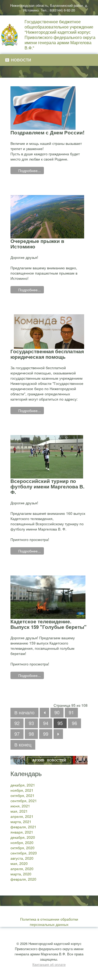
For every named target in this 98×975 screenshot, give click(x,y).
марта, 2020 (20, 873)
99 (45, 733)
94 (45, 723)
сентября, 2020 (23, 853)
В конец (22, 744)
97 (17, 733)
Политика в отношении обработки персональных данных (49, 921)
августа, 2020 (21, 858)
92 (17, 723)
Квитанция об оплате (49, 964)
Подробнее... (29, 170)
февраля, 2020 (23, 879)
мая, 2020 (19, 863)
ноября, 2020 (21, 842)
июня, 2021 (20, 805)
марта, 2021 (20, 821)
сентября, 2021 (23, 800)
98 (31, 733)
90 (57, 712)
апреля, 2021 (21, 816)
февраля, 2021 (23, 826)
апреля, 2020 (21, 868)
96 (74, 723)
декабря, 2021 (22, 785)
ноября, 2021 (21, 790)
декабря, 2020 (22, 837)
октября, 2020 (22, 847)
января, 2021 (21, 832)
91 (71, 712)
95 (60, 723)
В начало (24, 712)
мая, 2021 (19, 811)
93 (31, 723)
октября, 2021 (22, 795)
